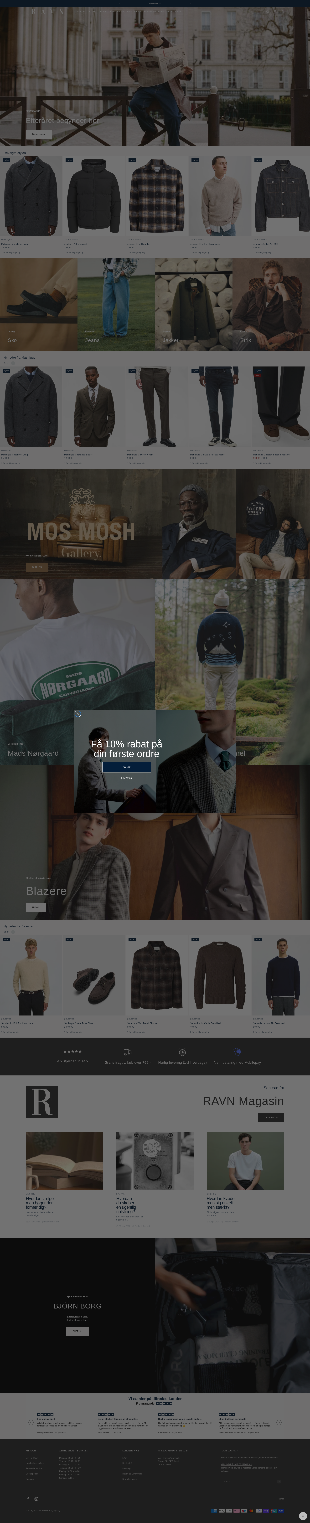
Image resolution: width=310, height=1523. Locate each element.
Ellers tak (126, 778)
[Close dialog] (78, 714)
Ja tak (126, 767)
